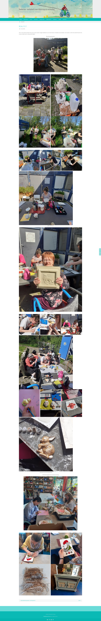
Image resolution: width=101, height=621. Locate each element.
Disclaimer (51, 614)
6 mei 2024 (23, 28)
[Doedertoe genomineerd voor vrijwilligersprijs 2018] (100, 253)
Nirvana (52, 616)
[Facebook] (100, 251)
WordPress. (56, 616)
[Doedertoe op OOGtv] (100, 254)
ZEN (79, 600)
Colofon (47, 614)
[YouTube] (100, 249)
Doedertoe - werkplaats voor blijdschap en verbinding (36, 9)
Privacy (54, 614)
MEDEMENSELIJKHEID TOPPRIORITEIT (28, 600)
